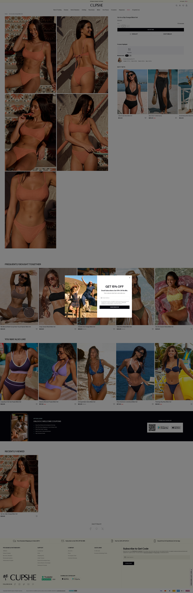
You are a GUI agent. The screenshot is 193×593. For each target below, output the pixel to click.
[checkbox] (100, 301)
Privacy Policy (110, 303)
